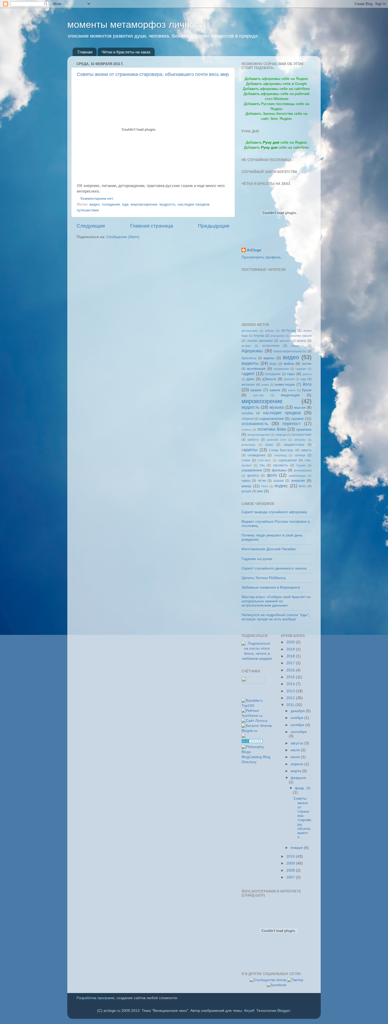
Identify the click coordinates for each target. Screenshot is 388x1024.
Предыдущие (214, 226)
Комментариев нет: (98, 199)
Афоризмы (252, 350)
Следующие (91, 226)
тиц (262, 465)
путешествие (88, 210)
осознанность (255, 423)
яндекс (281, 485)
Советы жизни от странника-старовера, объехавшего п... (302, 818)
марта (296, 771)
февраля (298, 778)
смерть (306, 450)
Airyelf (249, 1011)
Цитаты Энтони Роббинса (264, 578)
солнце (300, 455)
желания (248, 384)
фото (272, 475)
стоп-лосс (264, 460)
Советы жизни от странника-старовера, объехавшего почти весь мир (153, 74)
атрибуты (297, 345)
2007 (291, 877)
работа (253, 440)
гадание (301, 368)
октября (298, 725)
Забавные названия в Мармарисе (271, 587)
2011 (290, 705)
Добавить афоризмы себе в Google (276, 84)
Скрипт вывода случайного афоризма (274, 512)
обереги (248, 419)
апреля (297, 764)
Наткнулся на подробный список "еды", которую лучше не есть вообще (276, 617)
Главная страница (151, 226)
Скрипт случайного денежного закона (274, 568)
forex (302, 486)
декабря (298, 711)
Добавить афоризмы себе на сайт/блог (276, 89)
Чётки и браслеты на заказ (126, 52)
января (297, 848)
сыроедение (287, 460)
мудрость (167, 204)
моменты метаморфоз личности (138, 24)
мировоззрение (144, 204)
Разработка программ (96, 998)
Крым (306, 390)
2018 (291, 656)
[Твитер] (295, 980)
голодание (111, 204)
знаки (265, 384)
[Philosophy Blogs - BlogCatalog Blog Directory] (257, 762)
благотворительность (290, 351)
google (247, 491)
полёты (246, 429)
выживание (281, 368)
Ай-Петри (288, 331)
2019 (291, 649)
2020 (291, 642)
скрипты (250, 449)
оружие (297, 419)
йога (307, 384)
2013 (291, 691)
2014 (291, 684)
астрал (246, 345)
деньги (306, 374)
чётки (262, 481)
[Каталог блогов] (244, 737)
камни (275, 390)
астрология (271, 346)
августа (297, 743)
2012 (291, 698)
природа (280, 434)
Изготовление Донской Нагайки (269, 549)
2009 (291, 863)
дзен (250, 379)
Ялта (264, 486)
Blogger (283, 1011)
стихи (246, 460)
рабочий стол (276, 439)
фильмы (279, 470)
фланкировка (302, 470)
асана (301, 341)
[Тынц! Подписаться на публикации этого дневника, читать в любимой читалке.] (257, 659)
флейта (253, 475)
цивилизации (297, 475)
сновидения (257, 455)
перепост (291, 423)
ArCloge (254, 250)
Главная (85, 52)
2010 (291, 856)
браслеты (249, 358)
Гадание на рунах (257, 559)
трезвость (280, 465)
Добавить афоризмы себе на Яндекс (276, 79)
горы (291, 374)
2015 (291, 677)
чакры (246, 481)
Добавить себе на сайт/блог (276, 147)
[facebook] (276, 985)
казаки (256, 390)
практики (303, 429)
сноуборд (280, 455)
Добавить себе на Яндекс (276, 142)
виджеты (250, 363)
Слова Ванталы (281, 450)
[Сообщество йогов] (268, 980)
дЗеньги (269, 379)
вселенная (256, 369)
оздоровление (271, 419)
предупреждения (258, 434)
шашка (278, 481)
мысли (299, 407)
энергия (298, 481)
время (306, 364)
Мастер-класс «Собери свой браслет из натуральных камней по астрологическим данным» (276, 601)
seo (260, 491)
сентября (299, 732)
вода (273, 364)
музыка (276, 407)
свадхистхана (294, 445)
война (289, 364)
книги (291, 390)
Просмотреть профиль (261, 257)
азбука (269, 330)
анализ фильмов (260, 341)
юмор (246, 486)
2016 (291, 670)
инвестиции (285, 384)
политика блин (271, 429)
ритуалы (300, 439)
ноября (297, 718)
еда (125, 204)
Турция (301, 465)
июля (296, 750)
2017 (291, 663)
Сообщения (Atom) (122, 237)
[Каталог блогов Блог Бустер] (252, 742)
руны (269, 445)
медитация (290, 395)
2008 (291, 870)
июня (296, 757)
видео (94, 204)
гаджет (248, 373)
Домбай (289, 379)
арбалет (285, 340)
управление (252, 470)
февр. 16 (302, 788)
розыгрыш (248, 444)
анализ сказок (300, 336)
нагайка (247, 413)
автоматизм (250, 330)
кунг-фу (258, 395)
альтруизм (277, 335)
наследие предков (193, 204)
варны (268, 358)
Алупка (259, 336)
